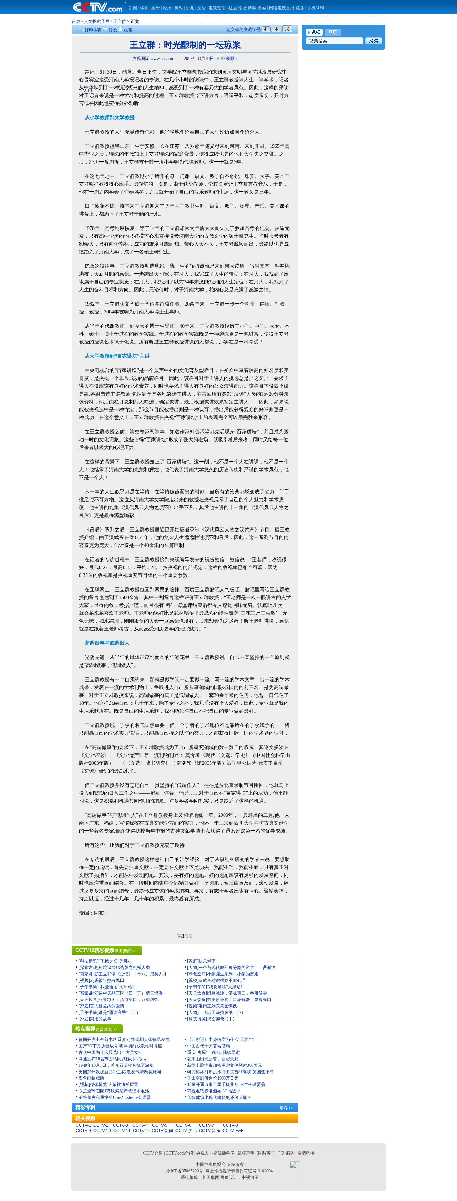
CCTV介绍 (153, 1153)
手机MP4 (315, 7)
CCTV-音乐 (209, 1130)
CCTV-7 (206, 1125)
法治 (201, 7)
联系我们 (266, 1153)
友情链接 (306, 1153)
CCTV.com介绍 (179, 1153)
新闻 (133, 7)
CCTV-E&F (232, 1130)
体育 (144, 7)
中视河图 (250, 1177)
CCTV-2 (101, 1125)
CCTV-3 (120, 1125)
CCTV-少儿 (186, 1130)
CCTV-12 (142, 1130)
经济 (167, 7)
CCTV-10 (102, 1130)
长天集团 (210, 1177)
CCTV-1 (83, 1125)
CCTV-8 (230, 1125)
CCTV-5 (159, 1125)
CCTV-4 (140, 1125)
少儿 (190, 7)
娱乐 (155, 7)
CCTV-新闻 (162, 1130)
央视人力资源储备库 (215, 1153)
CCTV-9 (83, 1130)
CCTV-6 (183, 1125)
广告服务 (286, 1153)
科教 (179, 7)
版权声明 (246, 1153)
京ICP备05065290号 (184, 1171)
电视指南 (217, 7)
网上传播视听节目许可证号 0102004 (239, 1171)
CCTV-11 (122, 1130)
